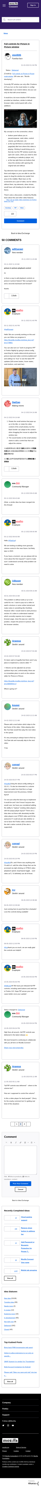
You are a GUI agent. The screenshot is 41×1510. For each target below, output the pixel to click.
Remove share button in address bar (28, 1252)
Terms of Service (22, 1470)
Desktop (8, 216)
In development (10, 1340)
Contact (29, 1473)
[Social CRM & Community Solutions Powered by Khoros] (33, 1505)
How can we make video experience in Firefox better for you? (20, 208)
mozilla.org (6, 1470)
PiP (16, 216)
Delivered (15, 70)
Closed (6, 1352)
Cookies (17, 1473)
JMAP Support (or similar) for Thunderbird (20, 1384)
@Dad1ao (12, 550)
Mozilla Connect (14, 5)
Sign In (33, 5)
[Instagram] (8, 1448)
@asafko (7, 792)
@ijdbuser (8, 1002)
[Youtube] (13, 1448)
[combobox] (20, 19)
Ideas (5, 33)
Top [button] (3, 1504)
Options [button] (37, 33)
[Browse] (4, 5)
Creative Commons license (11, 1489)
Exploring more (9, 1336)
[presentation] (6, 1164)
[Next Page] (28, 1145)
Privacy (4, 1473)
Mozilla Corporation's (12, 1478)
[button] (6, 221)
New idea (7, 1321)
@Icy (6, 964)
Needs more (8, 1328)
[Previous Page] (13, 1145)
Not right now (9, 1344)
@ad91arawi (8, 337)
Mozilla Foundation (8, 1481)
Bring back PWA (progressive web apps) (19, 1370)
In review (7, 1332)
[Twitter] (3, 1448)
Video (23, 216)
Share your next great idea (14, 1066)
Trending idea (9, 1324)
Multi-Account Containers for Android (18, 1389)
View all (10, 1301)
